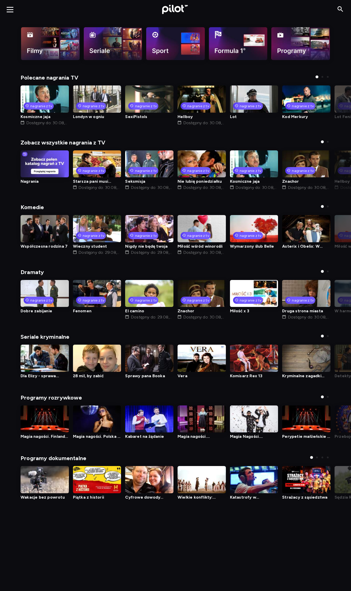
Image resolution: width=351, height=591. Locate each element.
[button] (317, 77)
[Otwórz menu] (10, 9)
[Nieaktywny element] (50, 43)
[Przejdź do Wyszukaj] (340, 9)
